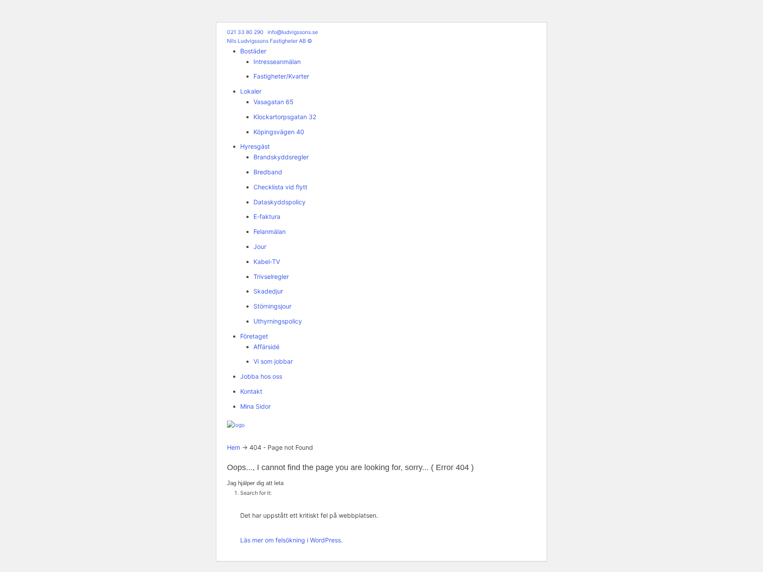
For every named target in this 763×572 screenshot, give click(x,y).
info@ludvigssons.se (293, 32)
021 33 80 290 (245, 32)
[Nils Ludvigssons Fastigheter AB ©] (236, 424)
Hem (233, 447)
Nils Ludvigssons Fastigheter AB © (269, 41)
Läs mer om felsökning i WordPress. (291, 540)
